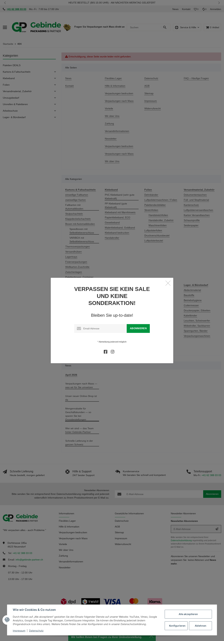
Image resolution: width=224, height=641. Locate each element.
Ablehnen (200, 625)
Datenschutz (36, 630)
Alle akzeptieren (188, 614)
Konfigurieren (177, 625)
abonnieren (138, 328)
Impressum (19, 630)
